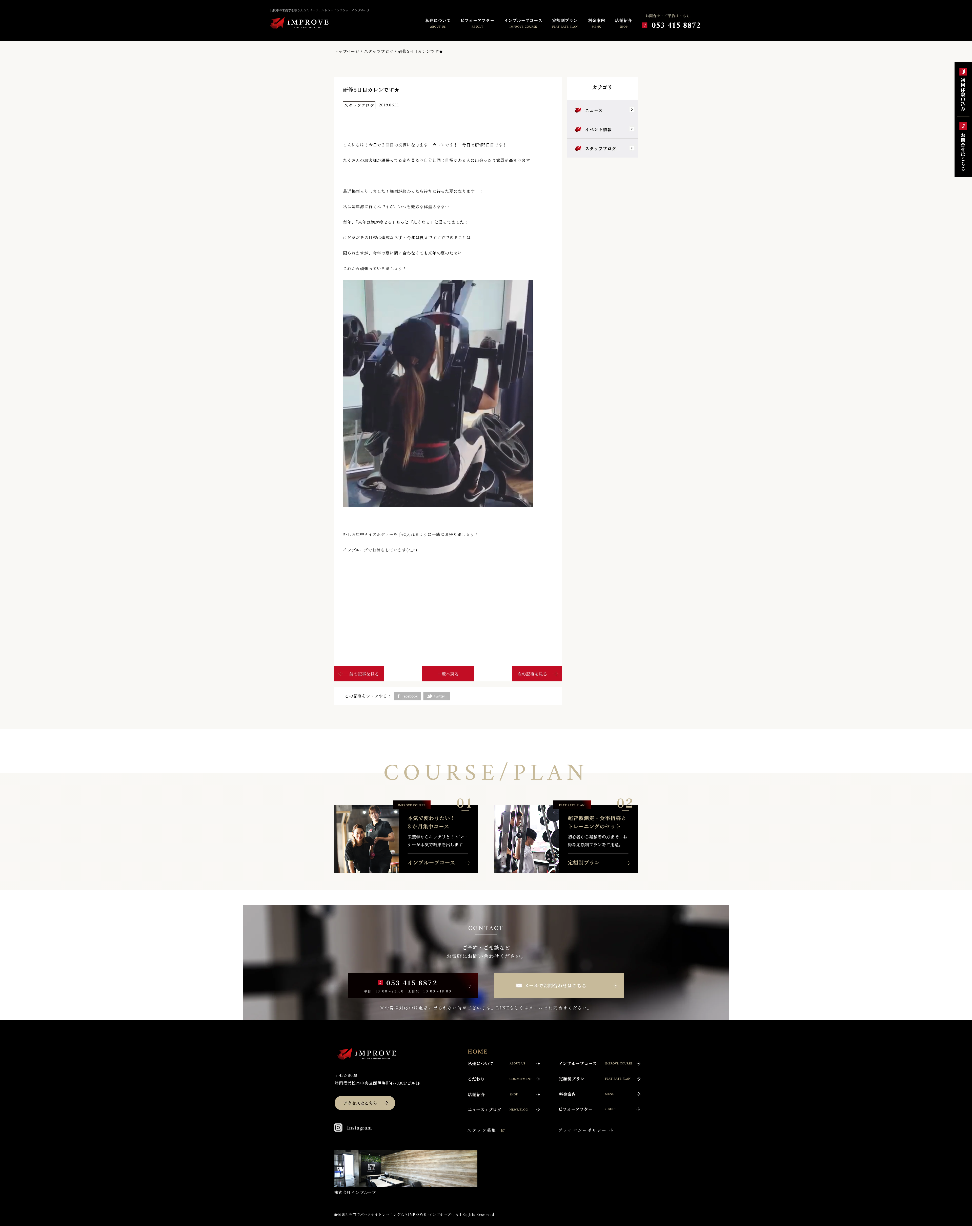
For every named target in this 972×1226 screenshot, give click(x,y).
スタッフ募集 (481, 1130)
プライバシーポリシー (582, 1130)
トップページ (346, 51)
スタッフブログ (379, 51)
